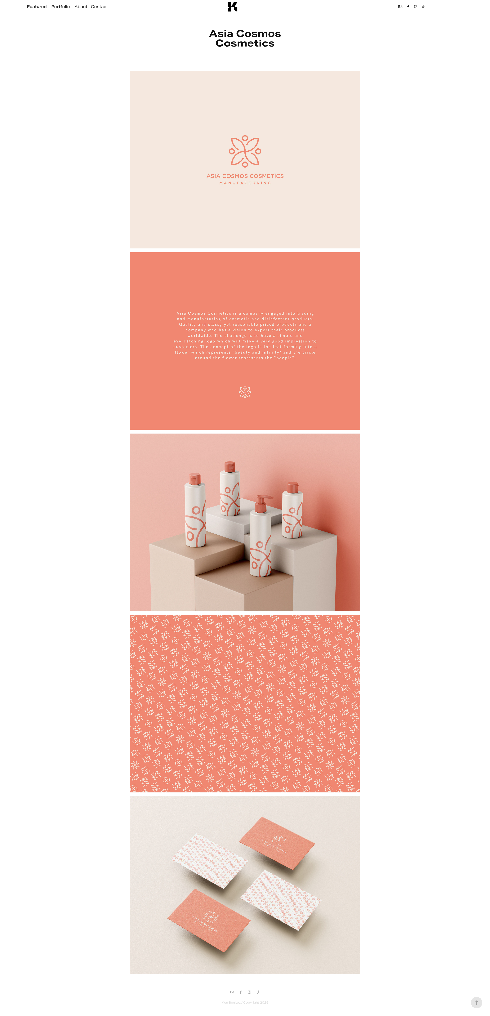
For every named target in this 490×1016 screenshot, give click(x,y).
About (80, 6)
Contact (99, 6)
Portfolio (60, 6)
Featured (37, 6)
